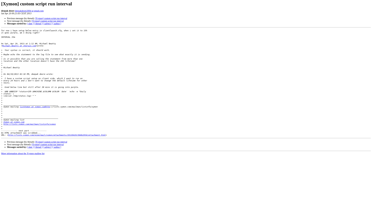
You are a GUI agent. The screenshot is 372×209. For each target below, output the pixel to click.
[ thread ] (38, 23)
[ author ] (57, 23)
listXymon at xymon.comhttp (35, 107)
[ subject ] (47, 23)
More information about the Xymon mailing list (22, 153)
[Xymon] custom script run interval (51, 18)
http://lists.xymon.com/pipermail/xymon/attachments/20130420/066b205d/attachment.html (57, 135)
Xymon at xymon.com (13, 122)
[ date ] (30, 23)
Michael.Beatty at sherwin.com (19, 46)
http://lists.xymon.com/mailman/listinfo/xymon (29, 124)
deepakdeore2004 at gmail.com (29, 11)
